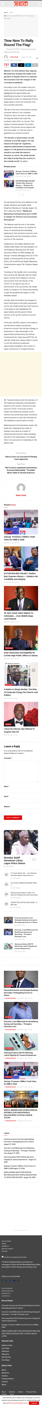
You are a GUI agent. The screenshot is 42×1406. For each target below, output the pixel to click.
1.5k (29, 176)
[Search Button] (39, 3)
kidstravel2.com (7, 1291)
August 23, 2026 (21, 190)
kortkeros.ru (6, 1293)
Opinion (9, 1017)
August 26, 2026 (22, 1120)
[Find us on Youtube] (14, 1280)
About (4, 1370)
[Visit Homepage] (21, 3)
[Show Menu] (3, 3)
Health (11, 12)
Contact (5, 1382)
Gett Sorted (6, 1357)
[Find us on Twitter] (6, 1280)
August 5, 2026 (9, 658)
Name (7, 786)
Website (7, 807)
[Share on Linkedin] (28, 65)
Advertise (5, 1351)
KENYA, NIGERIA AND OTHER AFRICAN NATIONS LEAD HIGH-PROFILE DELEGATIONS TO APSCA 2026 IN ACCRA (20, 1174)
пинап (4, 1243)
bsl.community (7, 1288)
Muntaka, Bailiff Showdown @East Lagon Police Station (14, 860)
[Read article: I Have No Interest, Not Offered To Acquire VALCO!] (21, 714)
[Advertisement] (21, 374)
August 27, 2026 (21, 176)
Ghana (8, 724)
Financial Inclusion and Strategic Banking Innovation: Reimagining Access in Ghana (26, 920)
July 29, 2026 (8, 698)
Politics (9, 532)
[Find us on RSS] (18, 1280)
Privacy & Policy (8, 1379)
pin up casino (6, 1241)
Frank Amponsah (10, 998)
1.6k (16, 698)
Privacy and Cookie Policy (18, 1403)
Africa (8, 608)
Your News (6, 1348)
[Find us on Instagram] (10, 1280)
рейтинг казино (7, 1249)
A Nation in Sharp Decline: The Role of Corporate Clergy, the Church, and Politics (21, 692)
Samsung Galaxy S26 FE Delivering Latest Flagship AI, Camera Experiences (26, 946)
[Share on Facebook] (14, 65)
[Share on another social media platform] (35, 65)
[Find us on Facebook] (2, 1280)
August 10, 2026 (9, 622)
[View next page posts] (23, 194)
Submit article (7, 1345)
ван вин (4, 1251)
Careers (5, 1376)
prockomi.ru (6, 1296)
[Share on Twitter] (21, 65)
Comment (8, 758)
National (9, 648)
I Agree (34, 1403)
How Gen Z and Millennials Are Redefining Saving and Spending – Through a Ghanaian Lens (21, 1024)
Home (6, 12)
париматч (5, 1246)
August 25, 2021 (26, 57)
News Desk (14, 57)
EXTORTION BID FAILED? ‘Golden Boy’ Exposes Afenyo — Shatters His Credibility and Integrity (21, 576)
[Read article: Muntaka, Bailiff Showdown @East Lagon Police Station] (21, 842)
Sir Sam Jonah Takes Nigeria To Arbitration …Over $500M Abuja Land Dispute (18, 616)
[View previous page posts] (19, 194)
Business (9, 986)
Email (6, 796)
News (8, 1105)
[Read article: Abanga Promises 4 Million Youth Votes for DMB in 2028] (9, 174)
